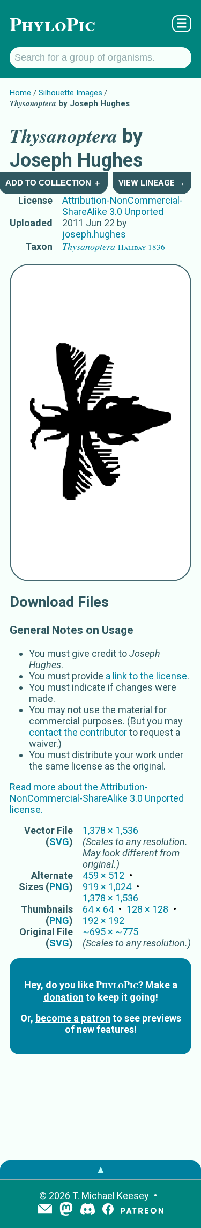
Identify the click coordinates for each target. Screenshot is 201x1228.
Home (20, 93)
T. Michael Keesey (110, 1195)
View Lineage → (151, 183)
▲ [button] (101, 1169)
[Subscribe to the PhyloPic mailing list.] (45, 1209)
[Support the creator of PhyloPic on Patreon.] (142, 1210)
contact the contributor (78, 732)
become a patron (72, 1018)
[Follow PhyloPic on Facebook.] (108, 1210)
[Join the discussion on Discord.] (87, 1210)
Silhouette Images (70, 93)
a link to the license (146, 676)
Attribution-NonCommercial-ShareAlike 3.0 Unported (122, 206)
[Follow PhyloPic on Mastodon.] (66, 1210)
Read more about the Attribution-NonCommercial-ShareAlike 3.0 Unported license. (97, 798)
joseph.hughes (94, 234)
